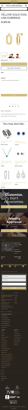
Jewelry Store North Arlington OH (6, 356)
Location (2, 380)
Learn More (14, 230)
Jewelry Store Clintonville (5, 361)
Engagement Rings (4, 315)
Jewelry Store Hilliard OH (5, 365)
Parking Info (16, 253)
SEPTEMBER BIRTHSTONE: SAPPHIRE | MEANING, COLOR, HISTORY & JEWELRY (7, 296)
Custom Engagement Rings (5, 319)
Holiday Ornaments (4, 350)
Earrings (2, 333)
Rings (2, 331)
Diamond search (4, 346)
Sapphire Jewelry (4, 352)
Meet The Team (3, 367)
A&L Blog (15, 295)
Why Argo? (2, 372)
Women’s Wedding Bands (5, 325)
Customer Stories (3, 376)
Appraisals (16, 331)
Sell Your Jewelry (17, 333)
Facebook (15, 297)
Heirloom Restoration (17, 335)
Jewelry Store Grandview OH (6, 363)
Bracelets (2, 335)
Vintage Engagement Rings (5, 321)
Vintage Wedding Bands (5, 323)
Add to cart (14, 64)
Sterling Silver (3, 339)
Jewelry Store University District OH (7, 358)
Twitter (15, 299)
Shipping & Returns (4, 378)
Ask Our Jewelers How (14, 206)
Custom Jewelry (3, 344)
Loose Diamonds (4, 327)
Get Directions (16, 246)
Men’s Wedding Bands (4, 317)
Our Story (2, 374)
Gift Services (16, 344)
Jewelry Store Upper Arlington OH (6, 354)
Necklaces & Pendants (5, 337)
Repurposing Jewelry (17, 337)
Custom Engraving (17, 339)
